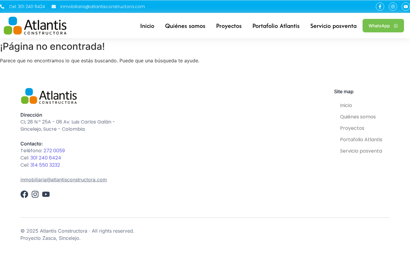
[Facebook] (24, 194)
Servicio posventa (361, 150)
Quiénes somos (358, 116)
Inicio (346, 105)
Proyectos (352, 128)
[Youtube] (406, 6)
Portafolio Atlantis (361, 139)
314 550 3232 (45, 165)
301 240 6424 (45, 157)
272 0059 (54, 150)
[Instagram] (393, 6)
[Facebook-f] (380, 6)
